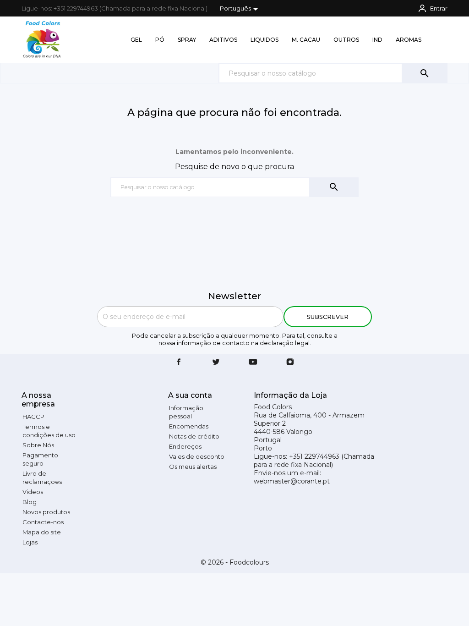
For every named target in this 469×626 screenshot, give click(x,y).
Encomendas (188, 426)
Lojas (30, 542)
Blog (29, 501)
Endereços (185, 446)
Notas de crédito (194, 436)
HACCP (33, 416)
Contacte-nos (43, 522)
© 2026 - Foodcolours (235, 562)
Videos (32, 491)
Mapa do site (41, 532)
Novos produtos (46, 512)
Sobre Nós (38, 445)
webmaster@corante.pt (292, 481)
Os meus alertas (193, 466)
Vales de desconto (196, 456)
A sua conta (190, 395)
